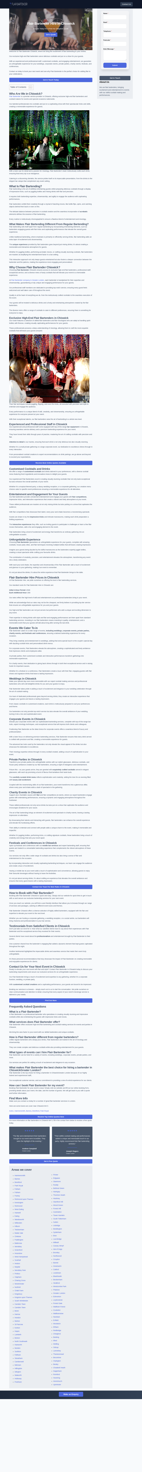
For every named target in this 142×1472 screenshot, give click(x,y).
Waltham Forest (59, 1307)
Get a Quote (51, 35)
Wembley (18, 1247)
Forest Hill (57, 1209)
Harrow (17, 1314)
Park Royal (44, 1111)
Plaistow (56, 1290)
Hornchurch (57, 1381)
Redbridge (57, 1330)
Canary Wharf (58, 1246)
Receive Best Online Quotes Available (51, 463)
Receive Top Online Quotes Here (51, 1117)
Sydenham (57, 1232)
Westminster (19, 1284)
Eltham (56, 1327)
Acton (11, 1111)
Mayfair (17, 1267)
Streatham (18, 1358)
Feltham (18, 1355)
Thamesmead (58, 1354)
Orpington (57, 1361)
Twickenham (19, 1230)
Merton (17, 1321)
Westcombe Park (59, 1286)
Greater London (59, 1293)
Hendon (18, 1318)
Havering (56, 1378)
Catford (56, 1269)
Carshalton (57, 1212)
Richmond (18, 1206)
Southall (18, 1260)
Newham (56, 1317)
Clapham (18, 1277)
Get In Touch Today (51, 80)
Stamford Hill (58, 1202)
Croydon (56, 1259)
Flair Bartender (14, 96)
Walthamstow (58, 1313)
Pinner (55, 1175)
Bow (55, 1236)
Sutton (55, 1222)
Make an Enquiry (71, 1394)
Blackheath (57, 1276)
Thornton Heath (59, 1195)
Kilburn (17, 1226)
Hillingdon (18, 1368)
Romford (56, 1374)
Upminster (57, 1385)
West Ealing (19, 1209)
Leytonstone (57, 1300)
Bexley (55, 1364)
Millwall (56, 1242)
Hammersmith (19, 1111)
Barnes (28, 1111)
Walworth (18, 1375)
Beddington (57, 1229)
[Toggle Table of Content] (29, 87)
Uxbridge (56, 1225)
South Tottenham (59, 1219)
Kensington (19, 1203)
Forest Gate (57, 1303)
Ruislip (55, 1185)
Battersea (18, 1243)
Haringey (56, 1192)
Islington (18, 1372)
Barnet (55, 1263)
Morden (17, 1348)
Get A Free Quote (51, 1161)
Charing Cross (20, 1280)
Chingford (57, 1334)
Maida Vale (19, 1233)
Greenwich (57, 1266)
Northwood (57, 1256)
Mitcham (18, 1365)
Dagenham (57, 1371)
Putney (17, 1196)
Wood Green (58, 1205)
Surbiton (18, 1351)
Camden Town (20, 1304)
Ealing (17, 1216)
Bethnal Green (58, 1188)
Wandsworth (19, 1219)
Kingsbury (18, 1294)
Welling (56, 1344)
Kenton (17, 1328)
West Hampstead (21, 1257)
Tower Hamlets (59, 1215)
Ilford (55, 1341)
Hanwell (18, 1213)
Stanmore (57, 1181)
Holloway (18, 1379)
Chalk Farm (19, 1291)
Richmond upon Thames (24, 1199)
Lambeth (18, 1335)
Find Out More (51, 1000)
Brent (17, 1311)
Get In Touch (115, 78)
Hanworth (18, 1345)
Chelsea (18, 1236)
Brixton (17, 1338)
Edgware (56, 1178)
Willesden (18, 1223)
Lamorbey (57, 1351)
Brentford (35, 1111)
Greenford (18, 1250)
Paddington (19, 1240)
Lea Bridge (57, 1239)
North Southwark (21, 1341)
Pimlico (17, 1274)
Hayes (17, 1331)
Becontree (57, 1357)
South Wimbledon (21, 1301)
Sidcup (55, 1347)
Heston (17, 1263)
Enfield (55, 1320)
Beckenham (57, 1280)
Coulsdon (56, 1310)
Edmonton (57, 1297)
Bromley (56, 1253)
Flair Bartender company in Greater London (27, 280)
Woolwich (57, 1324)
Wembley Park (20, 1270)
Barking (56, 1337)
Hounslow (18, 1253)
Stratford (56, 1283)
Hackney (56, 1198)
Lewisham (57, 1273)
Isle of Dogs (57, 1249)
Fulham (17, 1189)
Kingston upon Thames (23, 1297)
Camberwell (19, 1362)
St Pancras (19, 1324)
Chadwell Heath (59, 1368)
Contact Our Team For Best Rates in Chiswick (50, 887)
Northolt (18, 1287)
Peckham (18, 1382)
